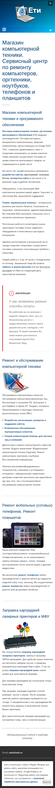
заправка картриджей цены (24, 670)
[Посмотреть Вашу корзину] (51, 30)
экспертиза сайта (19, 178)
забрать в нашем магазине (16, 267)
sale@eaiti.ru (15, 752)
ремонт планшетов (12, 586)
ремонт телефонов (28, 575)
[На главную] (27, 14)
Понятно (47, 782)
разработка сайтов (12, 174)
